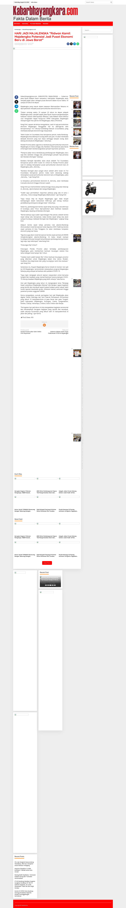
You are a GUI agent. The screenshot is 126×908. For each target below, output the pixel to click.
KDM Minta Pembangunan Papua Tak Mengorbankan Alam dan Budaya (47, 492)
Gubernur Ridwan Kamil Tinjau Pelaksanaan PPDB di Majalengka (58, 331)
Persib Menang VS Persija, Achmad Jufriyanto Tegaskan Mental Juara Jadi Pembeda (68, 510)
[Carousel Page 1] (46, 585)
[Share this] (68, 43)
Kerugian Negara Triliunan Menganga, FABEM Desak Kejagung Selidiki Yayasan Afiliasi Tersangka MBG (25, 492)
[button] (111, 2)
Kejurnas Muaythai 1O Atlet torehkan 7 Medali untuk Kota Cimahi (23, 870)
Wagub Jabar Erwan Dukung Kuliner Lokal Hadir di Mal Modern (67, 492)
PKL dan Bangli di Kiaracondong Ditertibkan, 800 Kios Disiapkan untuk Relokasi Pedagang (24, 863)
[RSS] (44, 325)
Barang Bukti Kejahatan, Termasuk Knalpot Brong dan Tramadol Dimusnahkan (25, 876)
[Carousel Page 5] (55, 585)
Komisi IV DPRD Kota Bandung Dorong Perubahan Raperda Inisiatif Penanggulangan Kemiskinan (24, 893)
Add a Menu (34, 2)
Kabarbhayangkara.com (21, 44)
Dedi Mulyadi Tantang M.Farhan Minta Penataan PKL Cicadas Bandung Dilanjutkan (46, 510)
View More (47, 563)
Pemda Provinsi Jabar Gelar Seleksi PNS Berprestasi (31, 331)
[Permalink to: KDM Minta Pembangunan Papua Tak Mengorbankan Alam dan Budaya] (47, 483)
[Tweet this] (71, 43)
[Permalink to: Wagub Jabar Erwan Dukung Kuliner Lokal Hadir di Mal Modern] (69, 483)
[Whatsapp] (77, 43)
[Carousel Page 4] (52, 585)
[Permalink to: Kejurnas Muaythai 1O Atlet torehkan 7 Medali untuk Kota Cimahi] (77, 113)
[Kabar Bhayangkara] (45, 13)
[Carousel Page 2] (48, 585)
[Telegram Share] (74, 43)
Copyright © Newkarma (21, 905)
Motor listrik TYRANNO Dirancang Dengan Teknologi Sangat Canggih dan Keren (25, 510)
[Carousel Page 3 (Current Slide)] (50, 585)
